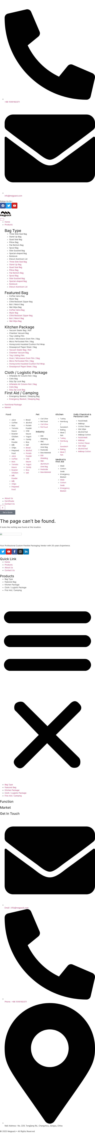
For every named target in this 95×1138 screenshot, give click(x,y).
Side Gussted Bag (17, 250)
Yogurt (28, 436)
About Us (9, 498)
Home (7, 222)
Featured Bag (10, 582)
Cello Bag (13, 378)
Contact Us (10, 504)
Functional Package (13, 404)
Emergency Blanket (65, 475)
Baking (62, 430)
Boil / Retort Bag (16, 304)
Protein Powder (29, 426)
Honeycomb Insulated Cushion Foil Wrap (27, 344)
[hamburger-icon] (2, 219)
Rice (27, 442)
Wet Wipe (82, 429)
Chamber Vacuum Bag (19, 333)
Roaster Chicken (15, 435)
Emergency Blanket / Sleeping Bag (24, 396)
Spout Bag (13, 248)
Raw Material (46, 453)
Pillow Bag (13, 242)
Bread (28, 420)
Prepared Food (15, 451)
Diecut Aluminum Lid (18, 259)
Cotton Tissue (84, 426)
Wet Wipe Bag (15, 307)
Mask (62, 466)
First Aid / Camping (13, 590)
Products (9, 224)
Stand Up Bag (15, 237)
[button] (47, 687)
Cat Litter (44, 419)
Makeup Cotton (84, 435)
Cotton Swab (63, 470)
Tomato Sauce (15, 429)
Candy (28, 439)
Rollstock (13, 256)
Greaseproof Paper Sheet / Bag (23, 347)
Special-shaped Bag (18, 253)
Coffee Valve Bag (17, 296)
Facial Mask (82, 421)
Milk (13, 445)
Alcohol (29, 423)
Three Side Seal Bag (18, 234)
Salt (27, 445)
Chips (14, 448)
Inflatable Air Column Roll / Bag (23, 376)
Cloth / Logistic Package (15, 587)
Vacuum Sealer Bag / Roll (20, 330)
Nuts (13, 425)
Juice (14, 420)
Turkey (63, 419)
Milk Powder (14, 440)
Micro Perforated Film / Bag (21, 341)
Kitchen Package (12, 584)
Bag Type (9, 579)
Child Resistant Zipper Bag (21, 301)
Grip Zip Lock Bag (17, 381)
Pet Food (44, 421)
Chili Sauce (28, 432)
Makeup (81, 423)
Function (6, 801)
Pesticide (44, 450)
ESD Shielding (44, 437)
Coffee (14, 423)
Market (8, 407)
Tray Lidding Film (16, 336)
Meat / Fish (63, 434)
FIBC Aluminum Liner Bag (45, 444)
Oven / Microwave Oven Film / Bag (24, 339)
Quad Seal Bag (15, 239)
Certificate (9, 501)
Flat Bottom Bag (16, 245)
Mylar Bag (13, 299)
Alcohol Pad (83, 432)
